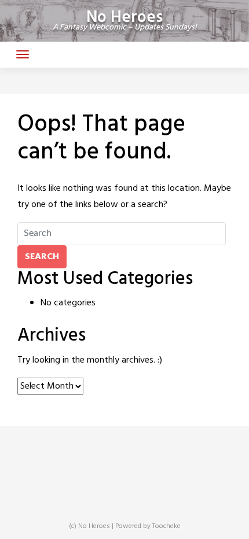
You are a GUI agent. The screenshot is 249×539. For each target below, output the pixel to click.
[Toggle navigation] (22, 54)
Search (42, 256)
